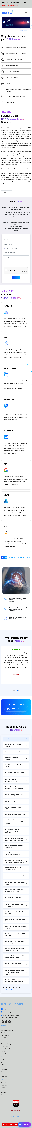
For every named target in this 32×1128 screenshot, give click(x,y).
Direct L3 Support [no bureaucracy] (16, 47)
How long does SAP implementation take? (11, 780)
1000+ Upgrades (10, 102)
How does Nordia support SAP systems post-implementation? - (15, 861)
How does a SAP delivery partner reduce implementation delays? (15, 980)
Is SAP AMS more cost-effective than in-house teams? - (15, 920)
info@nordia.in (5, 2)
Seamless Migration (11, 430)
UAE (2, 1062)
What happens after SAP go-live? (15, 814)
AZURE (6, 495)
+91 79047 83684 (25, 2)
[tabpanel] (16, 595)
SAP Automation (10, 368)
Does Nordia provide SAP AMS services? (14, 912)
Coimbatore (4, 1069)
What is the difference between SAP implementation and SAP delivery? (14, 821)
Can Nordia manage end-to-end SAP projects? (14, 905)
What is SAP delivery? (11, 739)
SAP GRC (3, 1037)
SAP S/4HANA (5, 1035)
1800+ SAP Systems (12, 78)
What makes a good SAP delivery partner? (15, 883)
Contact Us (4, 1090)
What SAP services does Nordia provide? (14, 765)
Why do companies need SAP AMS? (14, 808)
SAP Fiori (3, 1033)
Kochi (2, 1074)
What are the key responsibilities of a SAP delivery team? (15, 949)
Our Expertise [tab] (19, 557)
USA (2, 1067)
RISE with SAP (5, 1085)
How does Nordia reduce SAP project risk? (14, 898)
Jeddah (3, 1059)
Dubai (2, 1064)
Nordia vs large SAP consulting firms (14, 876)
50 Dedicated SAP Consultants (15, 59)
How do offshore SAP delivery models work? (14, 846)
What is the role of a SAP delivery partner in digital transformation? (15, 942)
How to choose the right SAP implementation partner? (14, 890)
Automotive (4, 1051)
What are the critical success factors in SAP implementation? (14, 839)
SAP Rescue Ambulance (13, 1124)
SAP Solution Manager (7, 1030)
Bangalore (4, 1072)
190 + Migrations (10, 84)
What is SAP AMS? (10, 801)
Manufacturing (5, 1046)
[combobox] (5, 248)
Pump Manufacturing (6, 1048)
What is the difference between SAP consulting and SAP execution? (14, 972)
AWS (5, 526)
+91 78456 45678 (8, 1012)
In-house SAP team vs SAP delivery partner (13, 868)
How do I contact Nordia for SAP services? (15, 934)
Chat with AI (25, 1124)
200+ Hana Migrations (12, 72)
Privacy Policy (5, 1095)
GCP (5, 464)
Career (3, 1087)
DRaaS (6, 337)
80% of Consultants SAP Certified (16, 53)
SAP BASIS (8, 306)
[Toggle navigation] (26, 11)
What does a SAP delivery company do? (13, 745)
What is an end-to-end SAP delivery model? (13, 964)
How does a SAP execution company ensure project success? (13, 830)
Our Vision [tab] (4, 557)
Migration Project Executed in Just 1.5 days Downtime (18, 90)
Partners (3, 1092)
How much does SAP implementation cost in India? (14, 787)
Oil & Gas (3, 1053)
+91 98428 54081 (16, 2)
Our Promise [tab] (26, 557)
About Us (3, 1083)
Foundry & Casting (6, 1044)
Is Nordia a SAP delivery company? (12, 758)
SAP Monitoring (10, 399)
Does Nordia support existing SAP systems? (15, 927)
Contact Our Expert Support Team (16, 990)
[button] (4, 22)
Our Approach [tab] (11, 557)
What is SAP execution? (12, 752)
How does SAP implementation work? (14, 773)
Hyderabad (4, 1076)
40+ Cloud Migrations (12, 65)
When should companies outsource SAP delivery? (12, 853)
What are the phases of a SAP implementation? (14, 795)
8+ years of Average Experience (15, 96)
